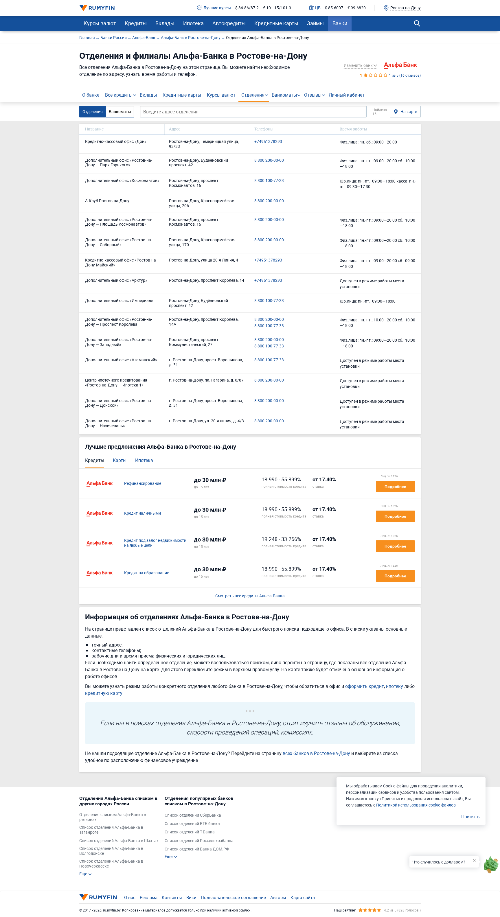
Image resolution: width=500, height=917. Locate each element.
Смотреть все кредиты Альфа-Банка (250, 596)
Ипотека (193, 23)
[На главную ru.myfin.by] (98, 897)
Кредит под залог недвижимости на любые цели (155, 543)
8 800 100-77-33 (269, 180)
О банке (90, 95)
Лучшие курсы (217, 7)
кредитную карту (103, 693)
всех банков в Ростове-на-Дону (316, 753)
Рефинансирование (142, 483)
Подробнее (395, 486)
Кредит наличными (142, 513)
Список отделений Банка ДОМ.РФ (197, 849)
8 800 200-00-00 (269, 160)
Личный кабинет (347, 95)
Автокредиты (229, 23)
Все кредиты (119, 95)
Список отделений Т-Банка (190, 832)
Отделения (252, 95)
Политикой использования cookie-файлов (416, 805)
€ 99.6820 (357, 7)
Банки (339, 23)
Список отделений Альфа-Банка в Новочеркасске (111, 864)
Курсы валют (100, 23)
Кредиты (136, 23)
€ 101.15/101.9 (277, 7)
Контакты (172, 897)
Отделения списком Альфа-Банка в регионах (112, 817)
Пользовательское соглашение (233, 897)
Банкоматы (284, 95)
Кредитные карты (276, 23)
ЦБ (318, 7)
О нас (129, 897)
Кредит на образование (146, 572)
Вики (191, 897)
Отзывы (312, 95)
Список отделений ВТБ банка (192, 823)
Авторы (278, 897)
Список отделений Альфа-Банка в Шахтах (119, 840)
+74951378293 (268, 141)
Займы (315, 23)
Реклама (148, 897)
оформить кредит (364, 686)
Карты (119, 460)
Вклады (164, 23)
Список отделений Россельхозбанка (199, 840)
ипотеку (394, 686)
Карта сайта (303, 897)
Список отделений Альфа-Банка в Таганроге (111, 830)
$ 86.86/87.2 (247, 7)
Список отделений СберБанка (193, 815)
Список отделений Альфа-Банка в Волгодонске (111, 851)
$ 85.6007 (334, 7)
